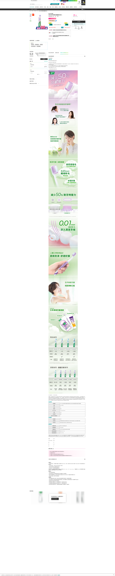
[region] (57, 575)
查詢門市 (58, 0)
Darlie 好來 (51, 13)
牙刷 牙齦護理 (38, 46)
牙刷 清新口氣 (37, 44)
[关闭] (114, 575)
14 (56, 465)
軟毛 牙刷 (32, 44)
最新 (32, 61)
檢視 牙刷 (32, 81)
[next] (70, 25)
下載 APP (54, 0)
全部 (30, 61)
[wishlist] (55, 16)
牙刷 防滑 (41, 44)
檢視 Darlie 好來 (33, 83)
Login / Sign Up (54, 498)
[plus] (83, 19)
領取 (62, 27)
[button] (83, 2)
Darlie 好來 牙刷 (33, 46)
